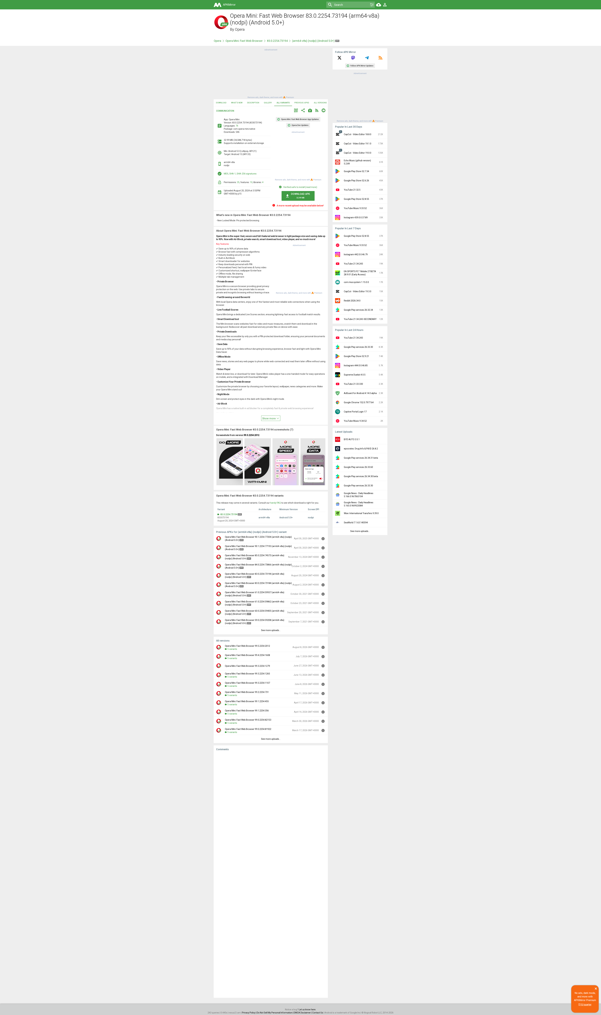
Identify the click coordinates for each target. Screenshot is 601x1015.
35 (238, 182)
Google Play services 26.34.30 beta (361, 476)
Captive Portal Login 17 (355, 411)
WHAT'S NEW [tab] (236, 103)
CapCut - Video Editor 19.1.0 (357, 143)
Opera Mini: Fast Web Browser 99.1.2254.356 (247, 710)
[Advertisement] (271, 73)
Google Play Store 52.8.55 (356, 199)
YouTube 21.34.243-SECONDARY (360, 319)
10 (251, 182)
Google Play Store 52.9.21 (356, 356)
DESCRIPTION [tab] (253, 103)
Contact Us (317, 1012)
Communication (225, 111)
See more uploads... (270, 630)
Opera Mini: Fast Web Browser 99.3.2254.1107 (247, 683)
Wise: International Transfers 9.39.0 (361, 513)
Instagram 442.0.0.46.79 (356, 254)
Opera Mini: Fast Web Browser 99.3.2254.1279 (247, 666)
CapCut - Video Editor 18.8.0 (357, 134)
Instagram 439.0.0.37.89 (356, 217)
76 (237, 125)
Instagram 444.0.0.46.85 (356, 365)
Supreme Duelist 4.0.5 (354, 374)
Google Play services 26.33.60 (358, 467)
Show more (269, 418)
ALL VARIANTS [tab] (283, 103)
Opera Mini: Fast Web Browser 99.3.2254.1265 (247, 673)
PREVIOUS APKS (301, 103)
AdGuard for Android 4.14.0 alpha (360, 393)
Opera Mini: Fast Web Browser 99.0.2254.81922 (248, 729)
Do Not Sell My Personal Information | (275, 1012)
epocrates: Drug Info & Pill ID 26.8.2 (361, 448)
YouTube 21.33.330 (353, 384)
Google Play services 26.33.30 (358, 347)
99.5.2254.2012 (251, 435)
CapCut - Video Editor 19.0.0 (357, 153)
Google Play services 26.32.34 (358, 310)
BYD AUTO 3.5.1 (352, 439)
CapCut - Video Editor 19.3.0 (357, 291)
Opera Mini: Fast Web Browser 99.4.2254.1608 (247, 655)
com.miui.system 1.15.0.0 (356, 282)
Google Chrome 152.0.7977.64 (359, 402)
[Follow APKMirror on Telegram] (367, 59)
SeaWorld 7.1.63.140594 (356, 522)
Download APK (300, 195)
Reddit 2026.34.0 (352, 300)
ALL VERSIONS (320, 103)
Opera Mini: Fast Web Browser (244, 40)
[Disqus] (270, 874)
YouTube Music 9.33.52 (355, 208)
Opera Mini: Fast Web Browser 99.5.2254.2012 (247, 646)
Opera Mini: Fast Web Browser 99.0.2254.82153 (248, 720)
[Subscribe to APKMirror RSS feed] (380, 59)
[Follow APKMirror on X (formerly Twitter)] (339, 59)
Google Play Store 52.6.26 (356, 180)
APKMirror (229, 4)
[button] (296, 111)
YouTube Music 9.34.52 (355, 421)
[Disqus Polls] (270, 793)
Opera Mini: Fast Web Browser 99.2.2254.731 (247, 692)
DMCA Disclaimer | (303, 1012)
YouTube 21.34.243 (353, 263)
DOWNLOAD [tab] (221, 103)
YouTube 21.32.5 (352, 190)
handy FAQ (275, 503)
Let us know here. (307, 1009)
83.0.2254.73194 (277, 40)
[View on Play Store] (310, 111)
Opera (240, 29)
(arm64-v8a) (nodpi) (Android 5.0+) (313, 40)
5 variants (232, 649)
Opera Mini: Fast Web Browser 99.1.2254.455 (247, 701)
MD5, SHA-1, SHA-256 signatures (240, 173)
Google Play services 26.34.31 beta (361, 458)
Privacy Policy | (249, 1012)
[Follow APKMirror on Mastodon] (353, 59)
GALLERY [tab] (268, 103)
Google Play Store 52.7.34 (356, 171)
